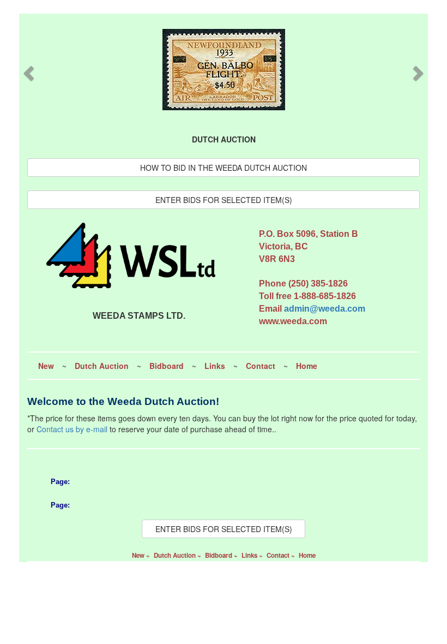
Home (306, 365)
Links (214, 365)
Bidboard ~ (222, 555)
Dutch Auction (102, 365)
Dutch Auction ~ (178, 555)
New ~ (142, 555)
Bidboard (166, 365)
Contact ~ (282, 555)
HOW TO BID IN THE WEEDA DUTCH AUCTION (223, 167)
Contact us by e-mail (72, 429)
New (46, 365)
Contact (260, 365)
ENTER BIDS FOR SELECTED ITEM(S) (223, 199)
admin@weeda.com (324, 308)
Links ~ (252, 555)
